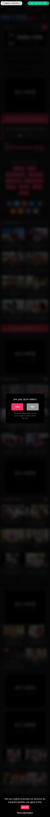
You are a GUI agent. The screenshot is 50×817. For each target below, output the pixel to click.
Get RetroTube (38, 3)
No (32, 407)
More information (25, 813)
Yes (17, 407)
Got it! (25, 807)
